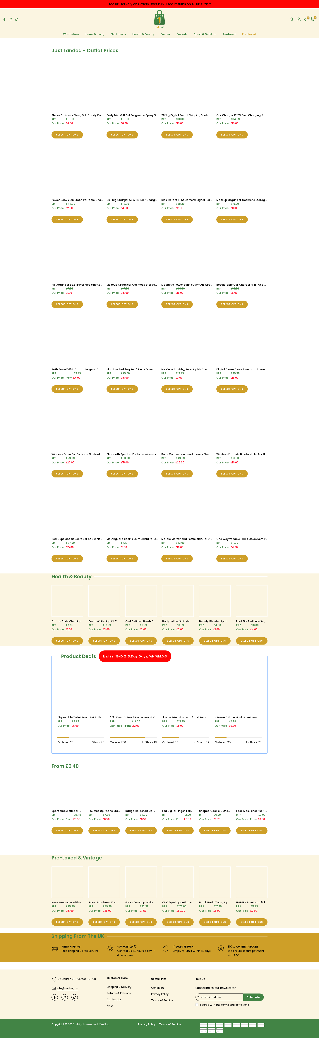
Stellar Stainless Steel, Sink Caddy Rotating (80, 115)
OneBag (104, 1024)
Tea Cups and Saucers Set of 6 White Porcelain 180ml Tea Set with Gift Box (102, 539)
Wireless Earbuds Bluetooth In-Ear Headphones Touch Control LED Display (266, 454)
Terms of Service (162, 1000)
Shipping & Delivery (119, 987)
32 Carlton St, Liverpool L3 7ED (77, 979)
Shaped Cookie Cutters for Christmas (224, 811)
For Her (165, 34)
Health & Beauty (143, 34)
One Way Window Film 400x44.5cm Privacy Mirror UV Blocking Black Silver (265, 539)
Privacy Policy (160, 994)
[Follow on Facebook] (4, 19)
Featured (229, 34)
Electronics (118, 34)
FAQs (110, 1005)
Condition (157, 988)
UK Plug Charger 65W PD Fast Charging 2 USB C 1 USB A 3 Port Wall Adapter (157, 200)
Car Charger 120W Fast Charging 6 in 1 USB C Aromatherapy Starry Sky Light (267, 115)
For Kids (182, 34)
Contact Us (114, 999)
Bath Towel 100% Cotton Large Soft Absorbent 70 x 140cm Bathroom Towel (102, 369)
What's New (71, 34)
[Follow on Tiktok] (16, 19)
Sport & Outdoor (205, 34)
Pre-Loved (249, 34)
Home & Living (94, 34)
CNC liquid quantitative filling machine (188, 902)
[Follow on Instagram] (10, 19)
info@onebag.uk (67, 988)
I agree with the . (224, 1005)
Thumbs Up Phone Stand (104, 811)
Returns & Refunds (119, 993)
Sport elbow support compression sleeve (79, 811)
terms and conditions (235, 1005)
